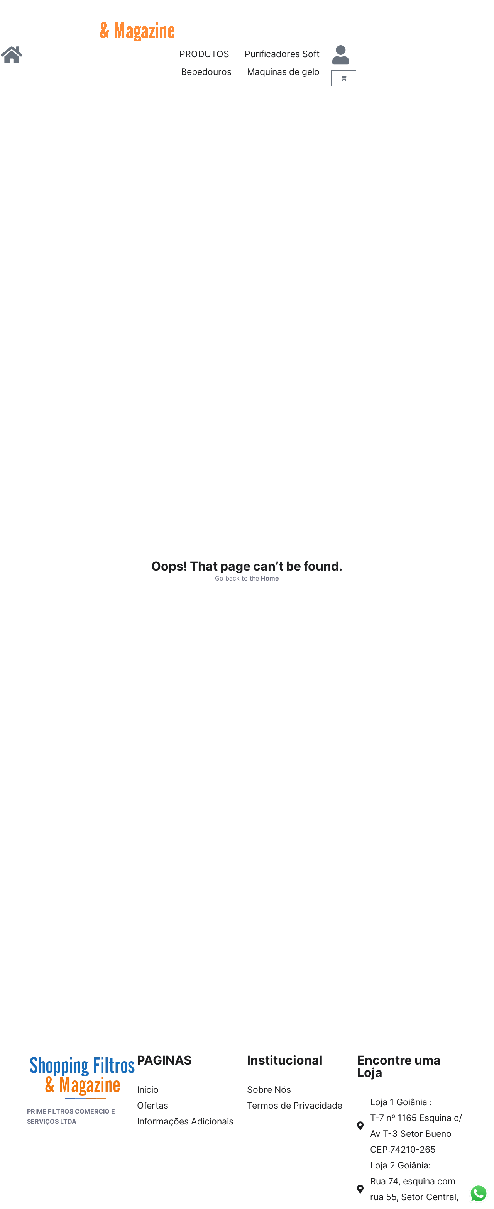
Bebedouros (206, 71)
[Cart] (343, 78)
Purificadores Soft (282, 53)
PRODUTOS (204, 53)
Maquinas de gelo (283, 71)
